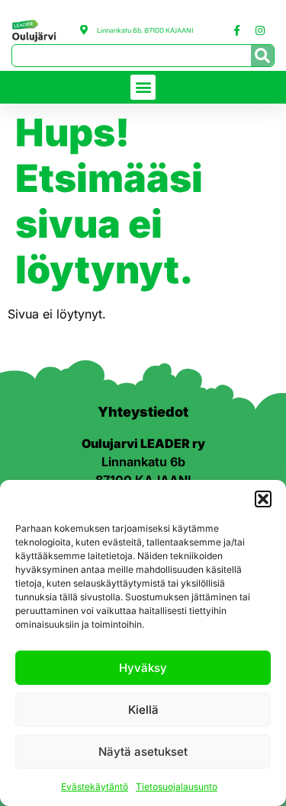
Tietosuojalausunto (176, 786)
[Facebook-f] (236, 30)
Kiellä (143, 709)
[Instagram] (260, 30)
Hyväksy (143, 667)
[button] (263, 499)
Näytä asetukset (143, 751)
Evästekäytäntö (94, 786)
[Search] (262, 55)
